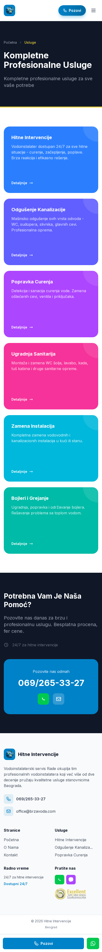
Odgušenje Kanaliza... (74, 847)
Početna (10, 42)
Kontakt (11, 855)
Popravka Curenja (71, 855)
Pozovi (47, 943)
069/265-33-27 (51, 683)
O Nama (11, 847)
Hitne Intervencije (70, 839)
